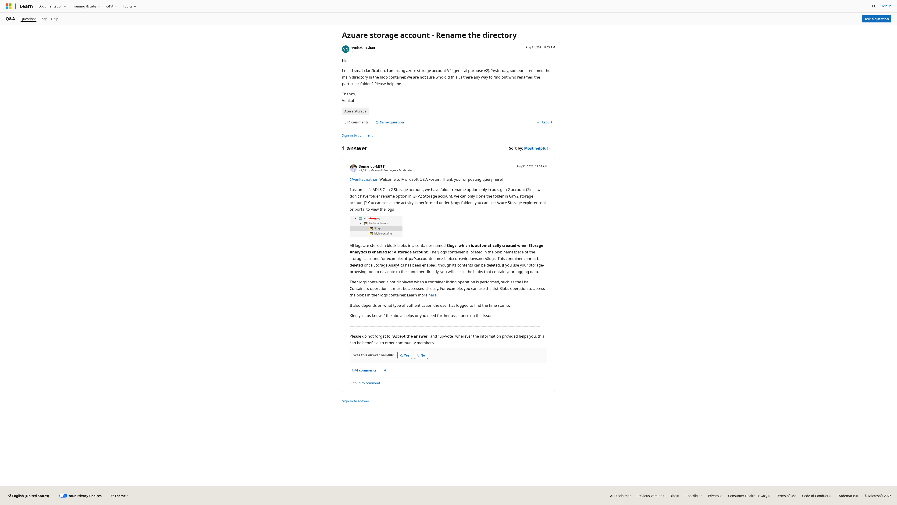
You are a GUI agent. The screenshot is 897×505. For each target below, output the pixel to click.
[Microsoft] (9, 6)
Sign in (885, 6)
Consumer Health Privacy (747, 496)
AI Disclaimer (620, 496)
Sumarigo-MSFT (371, 166)
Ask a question (877, 19)
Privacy (713, 496)
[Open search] (874, 6)
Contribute (694, 496)
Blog (673, 496)
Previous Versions (650, 496)
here (432, 295)
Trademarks (846, 496)
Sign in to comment (357, 135)
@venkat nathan (364, 179)
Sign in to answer (355, 401)
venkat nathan (363, 47)
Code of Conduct (815, 496)
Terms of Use (786, 496)
